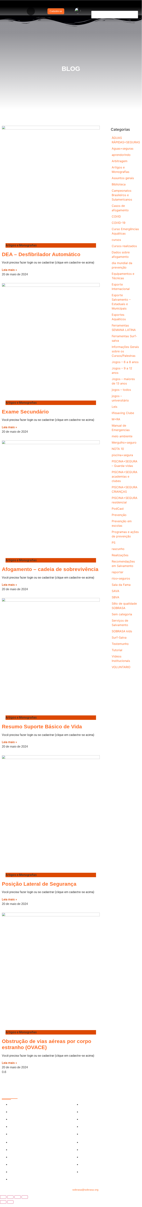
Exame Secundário (25, 412)
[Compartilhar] (17, 1197)
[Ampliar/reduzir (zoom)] (3, 1197)
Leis (114, 406)
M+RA (116, 419)
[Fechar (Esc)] (25, 1197)
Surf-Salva (119, 637)
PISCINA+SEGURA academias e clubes (124, 476)
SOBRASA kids (122, 631)
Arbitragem (119, 161)
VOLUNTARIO (121, 667)
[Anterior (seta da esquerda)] (3, 1202)
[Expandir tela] (10, 1197)
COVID (116, 216)
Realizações (120, 555)
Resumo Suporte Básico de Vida (42, 726)
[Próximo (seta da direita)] (10, 1202)
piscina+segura (122, 455)
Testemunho (120, 644)
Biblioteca (119, 184)
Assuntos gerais (123, 178)
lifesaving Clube (123, 413)
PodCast (118, 508)
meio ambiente (122, 436)
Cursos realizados (124, 246)
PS (113, 542)
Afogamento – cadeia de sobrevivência (50, 569)
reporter (117, 572)
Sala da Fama (121, 585)
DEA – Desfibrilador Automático (41, 254)
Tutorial (117, 650)
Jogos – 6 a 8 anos (125, 362)
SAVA (115, 591)
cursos (116, 240)
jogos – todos (121, 389)
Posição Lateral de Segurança (39, 884)
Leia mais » (9, 270)
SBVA (115, 597)
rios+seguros (121, 578)
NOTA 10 (118, 449)
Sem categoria (122, 614)
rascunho (118, 549)
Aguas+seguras (122, 148)
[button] (31, 11)
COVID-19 (118, 223)
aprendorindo (121, 155)
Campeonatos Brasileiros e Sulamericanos (122, 195)
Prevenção (119, 515)
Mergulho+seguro (124, 442)
